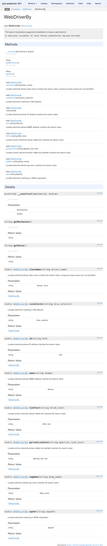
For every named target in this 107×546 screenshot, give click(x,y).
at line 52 (100, 268)
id (6, 110)
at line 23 (100, 193)
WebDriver (27, 9)
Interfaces (70, 3)
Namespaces (56, 3)
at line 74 (100, 338)
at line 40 (100, 245)
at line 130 (99, 511)
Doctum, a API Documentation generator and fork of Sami (84, 545)
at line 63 (100, 303)
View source (26, 25)
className (10, 85)
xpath (8, 174)
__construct (11, 51)
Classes (44, 3)
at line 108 (99, 441)
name (8, 123)
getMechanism (12, 62)
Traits (80, 3)
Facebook (16, 9)
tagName (9, 161)
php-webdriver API (11, 3)
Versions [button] (32, 3)
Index (89, 3)
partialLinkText (12, 148)
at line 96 (100, 407)
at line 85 (100, 372)
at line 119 (99, 476)
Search (98, 3)
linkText (9, 136)
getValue (9, 73)
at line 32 (100, 221)
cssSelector (10, 97)
